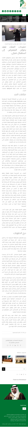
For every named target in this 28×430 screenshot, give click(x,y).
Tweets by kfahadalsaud (19, 379)
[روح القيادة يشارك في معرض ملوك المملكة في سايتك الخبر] (7, 360)
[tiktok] (10, 11)
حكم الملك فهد (18, 101)
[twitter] (20, 11)
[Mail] (17, 374)
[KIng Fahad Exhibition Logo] (23, 0)
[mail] (13, 11)
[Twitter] (25, 374)
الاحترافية (9, 88)
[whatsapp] (3, 11)
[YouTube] (21, 374)
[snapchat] (5, 11)
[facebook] (15, 11)
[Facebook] (19, 374)
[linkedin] (8, 11)
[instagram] (18, 11)
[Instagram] (23, 374)
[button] (25, 360)
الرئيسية (23, 18)
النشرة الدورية (15, 332)
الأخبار (19, 332)
